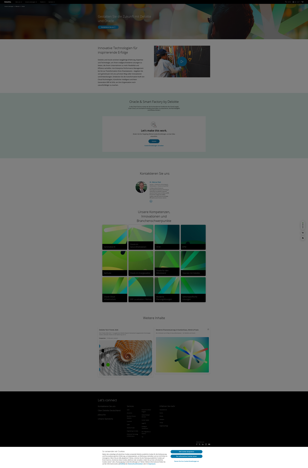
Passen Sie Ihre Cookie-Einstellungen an (186, 461)
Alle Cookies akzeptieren (186, 452)
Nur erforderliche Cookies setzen (186, 456)
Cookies (122, 464)
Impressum (151, 464)
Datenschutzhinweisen (135, 464)
